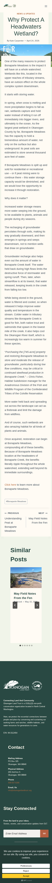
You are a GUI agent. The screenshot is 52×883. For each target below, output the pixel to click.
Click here (10, 484)
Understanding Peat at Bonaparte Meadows (13, 522)
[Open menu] (46, 6)
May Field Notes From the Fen (38, 518)
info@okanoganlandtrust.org (19, 790)
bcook (19, 602)
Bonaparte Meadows (16, 501)
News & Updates (26, 14)
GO (44, 833)
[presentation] (26, 577)
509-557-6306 (13, 783)
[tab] (20, 645)
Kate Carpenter (17, 41)
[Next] (37, 605)
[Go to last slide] (15, 605)
